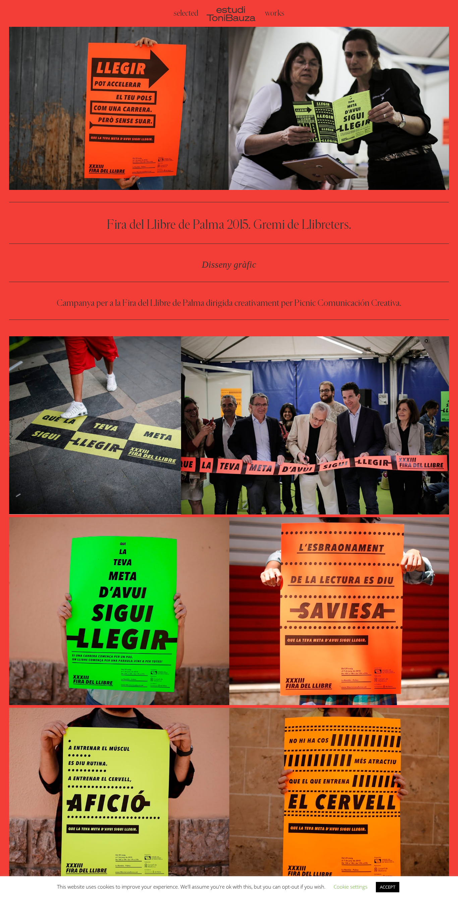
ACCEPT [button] (387, 887)
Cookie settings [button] (350, 886)
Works (274, 14)
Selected (186, 14)
